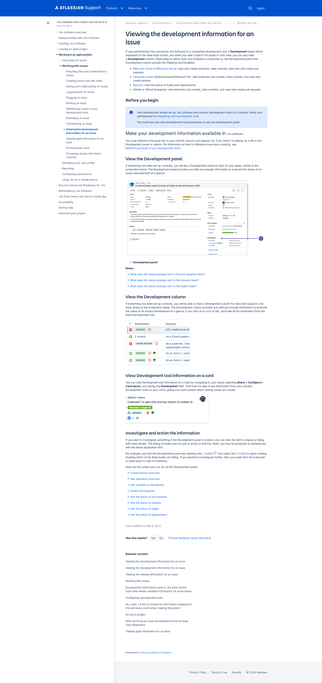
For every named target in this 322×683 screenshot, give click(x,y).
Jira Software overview (72, 32)
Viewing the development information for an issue (155, 561)
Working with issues (75, 65)
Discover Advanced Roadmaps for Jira (82, 185)
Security (237, 672)
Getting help (66, 207)
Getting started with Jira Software (79, 37)
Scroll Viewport (163, 652)
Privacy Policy (198, 672)
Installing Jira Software (72, 43)
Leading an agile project (73, 49)
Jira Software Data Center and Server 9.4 (82, 22)
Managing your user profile (78, 162)
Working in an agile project (75, 54)
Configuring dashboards (76, 174)
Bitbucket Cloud (142, 68)
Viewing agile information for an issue (148, 631)
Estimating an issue (77, 118)
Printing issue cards (78, 147)
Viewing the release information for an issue (152, 574)
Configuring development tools (144, 597)
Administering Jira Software (75, 190)
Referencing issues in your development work (153, 148)
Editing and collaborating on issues (87, 86)
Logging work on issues (80, 91)
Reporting (68, 168)
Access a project (136, 614)
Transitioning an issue (79, 123)
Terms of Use (219, 672)
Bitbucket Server (166, 68)
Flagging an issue (76, 97)
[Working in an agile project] (231, 22)
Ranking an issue (76, 103)
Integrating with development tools (178, 116)
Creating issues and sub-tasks (84, 80)
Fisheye (137, 76)
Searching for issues (74, 60)
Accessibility (66, 202)
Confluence (144, 652)
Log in (260, 8)
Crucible (148, 76)
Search (250, 8)
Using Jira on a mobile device (80, 179)
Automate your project (72, 213)
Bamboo (138, 85)
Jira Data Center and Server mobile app (82, 196)
